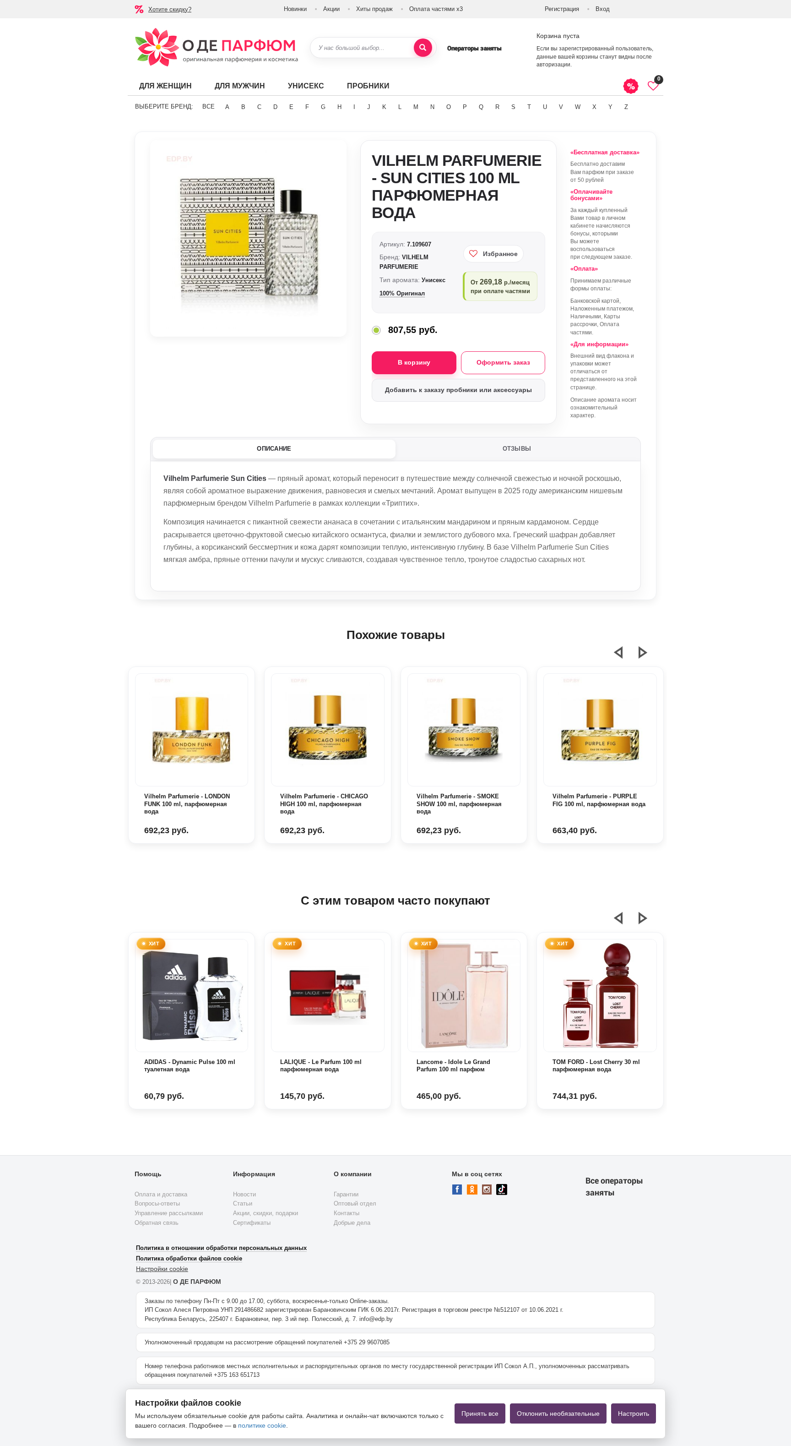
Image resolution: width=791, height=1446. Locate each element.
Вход (603, 8)
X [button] (594, 107)
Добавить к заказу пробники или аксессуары (458, 389)
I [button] (354, 107)
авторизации (553, 64)
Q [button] (481, 107)
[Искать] (423, 47)
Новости (244, 1194)
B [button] (243, 107)
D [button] (275, 107)
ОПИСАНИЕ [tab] (274, 448)
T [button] (529, 107)
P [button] (465, 107)
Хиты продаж (374, 8)
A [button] (227, 107)
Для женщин (165, 86)
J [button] (368, 107)
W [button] (577, 107)
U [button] (545, 107)
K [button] (384, 107)
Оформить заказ (503, 362)
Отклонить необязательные (558, 1413)
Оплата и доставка (161, 1194)
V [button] (561, 107)
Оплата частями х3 (436, 8)
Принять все (479, 1413)
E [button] (291, 107)
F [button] (307, 107)
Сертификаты (252, 1222)
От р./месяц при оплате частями (500, 286)
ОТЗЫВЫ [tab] (517, 448)
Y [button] (610, 107)
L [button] (399, 107)
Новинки (295, 8)
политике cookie (262, 1425)
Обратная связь (157, 1222)
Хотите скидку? (169, 9)
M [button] (415, 107)
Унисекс (306, 86)
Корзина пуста (558, 35)
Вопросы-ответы (157, 1203)
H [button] (339, 107)
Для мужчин (240, 86)
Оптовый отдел (355, 1203)
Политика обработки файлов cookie (189, 1258)
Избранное (500, 253)
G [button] (323, 107)
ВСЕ (208, 106)
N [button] (432, 107)
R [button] (497, 107)
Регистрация (562, 8)
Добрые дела (352, 1222)
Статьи (242, 1203)
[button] (624, 656)
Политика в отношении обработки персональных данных (221, 1247)
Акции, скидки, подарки (265, 1213)
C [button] (259, 107)
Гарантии (346, 1194)
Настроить (633, 1413)
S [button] (513, 107)
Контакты (346, 1213)
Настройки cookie (162, 1268)
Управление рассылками (169, 1213)
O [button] (448, 107)
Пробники (368, 86)
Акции (331, 8)
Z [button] (626, 107)
